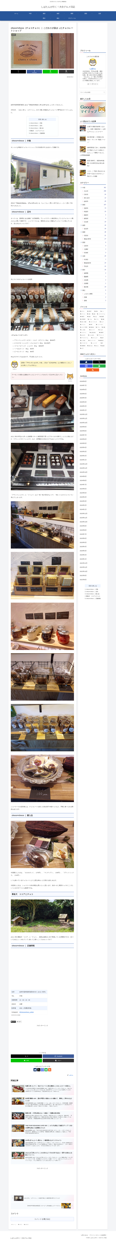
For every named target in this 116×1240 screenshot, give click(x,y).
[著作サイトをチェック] (35, 1069)
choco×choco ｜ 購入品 (36, 128)
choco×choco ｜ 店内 (36, 125)
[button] (66, 71)
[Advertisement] (42, 90)
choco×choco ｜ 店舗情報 (37, 133)
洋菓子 (19, 1021)
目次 (39, 119)
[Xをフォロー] (38, 1069)
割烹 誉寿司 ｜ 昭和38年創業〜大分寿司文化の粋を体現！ (95, 163)
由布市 (14, 1021)
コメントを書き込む (42, 1219)
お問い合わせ (84, 1235)
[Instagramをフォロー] (42, 1069)
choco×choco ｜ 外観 (36, 123)
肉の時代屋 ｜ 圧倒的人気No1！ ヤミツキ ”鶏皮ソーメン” (96, 139)
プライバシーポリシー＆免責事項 (97, 1235)
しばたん (93, 68)
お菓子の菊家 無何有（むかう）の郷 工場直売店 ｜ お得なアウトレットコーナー (96, 129)
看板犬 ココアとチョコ (37, 130)
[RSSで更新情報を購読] (49, 1069)
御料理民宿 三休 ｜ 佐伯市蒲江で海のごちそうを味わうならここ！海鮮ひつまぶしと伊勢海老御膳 (93, 151)
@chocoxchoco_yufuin (26, 1012)
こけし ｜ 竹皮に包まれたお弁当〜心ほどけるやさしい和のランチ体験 (96, 173)
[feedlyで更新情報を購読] (46, 1069)
